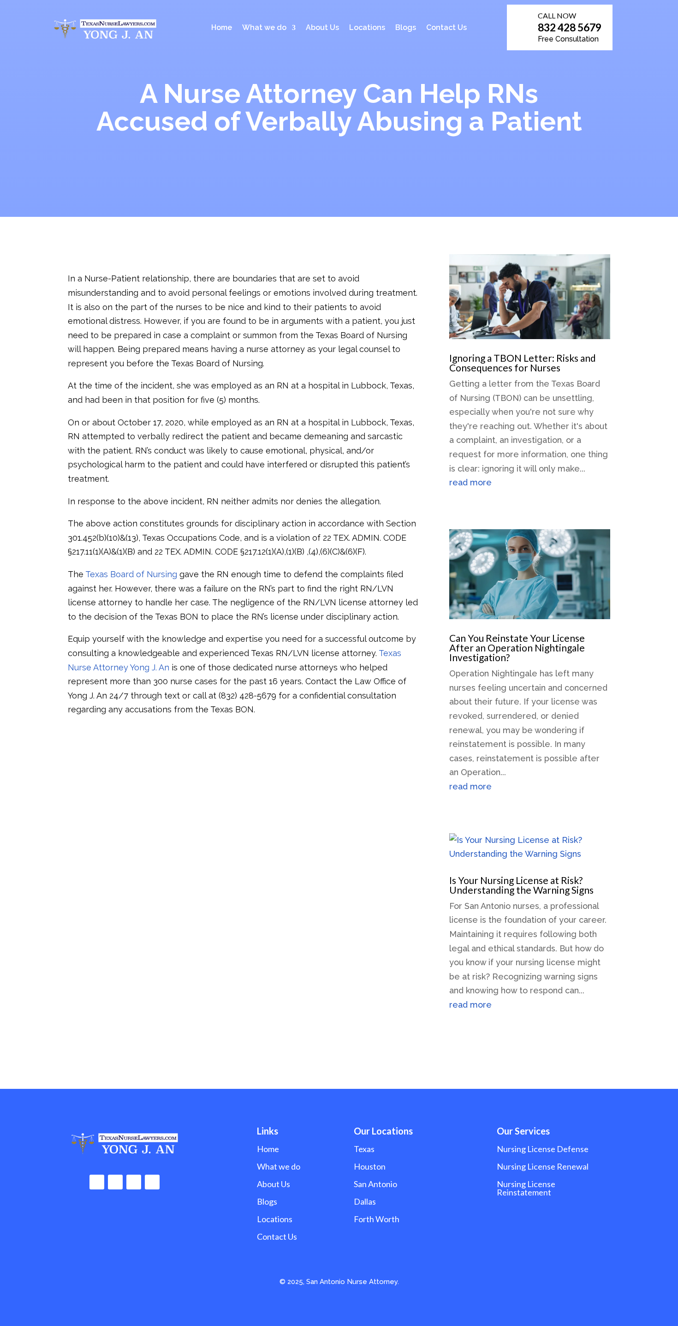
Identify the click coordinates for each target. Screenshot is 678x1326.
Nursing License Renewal (543, 1166)
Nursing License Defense (543, 1149)
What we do (264, 28)
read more (470, 482)
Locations (367, 28)
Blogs (405, 28)
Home (221, 28)
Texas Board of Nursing (131, 574)
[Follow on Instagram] (115, 1182)
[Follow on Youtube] (152, 1182)
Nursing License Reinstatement (526, 1188)
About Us (322, 28)
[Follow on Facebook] (96, 1182)
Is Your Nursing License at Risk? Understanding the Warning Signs (521, 885)
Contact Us (446, 28)
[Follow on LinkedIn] (133, 1182)
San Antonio (375, 1184)
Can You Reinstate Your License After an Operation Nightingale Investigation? (517, 647)
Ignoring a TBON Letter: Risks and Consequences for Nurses (522, 362)
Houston (370, 1166)
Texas (364, 1149)
